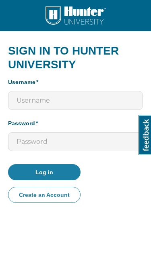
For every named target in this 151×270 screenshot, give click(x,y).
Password (21, 123)
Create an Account (44, 195)
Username (21, 82)
